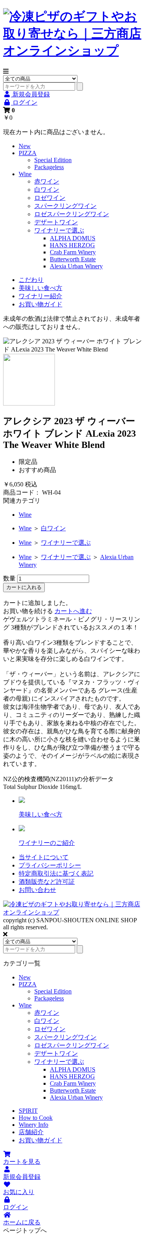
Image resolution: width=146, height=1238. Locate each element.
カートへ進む (73, 611)
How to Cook (36, 1117)
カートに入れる (24, 587)
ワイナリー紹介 (40, 296)
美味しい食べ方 (40, 288)
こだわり (31, 279)
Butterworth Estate (73, 259)
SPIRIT (28, 1110)
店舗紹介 (31, 1132)
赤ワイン (46, 181)
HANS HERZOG (72, 245)
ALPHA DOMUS (72, 238)
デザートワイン (56, 222)
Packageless (49, 167)
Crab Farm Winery (73, 252)
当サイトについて (44, 857)
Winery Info (33, 1124)
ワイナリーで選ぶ (59, 230)
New (25, 146)
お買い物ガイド (40, 304)
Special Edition (53, 160)
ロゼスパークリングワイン (71, 214)
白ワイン (46, 189)
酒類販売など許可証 (47, 881)
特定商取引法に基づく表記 (56, 873)
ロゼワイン (49, 197)
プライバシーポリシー (50, 865)
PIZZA (28, 153)
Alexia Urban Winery (76, 266)
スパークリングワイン (65, 206)
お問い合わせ (37, 890)
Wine (25, 174)
